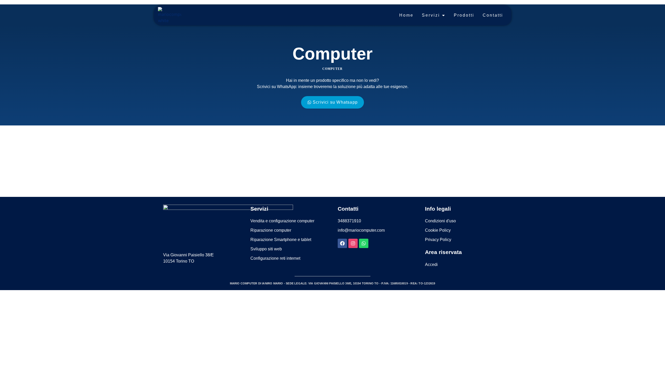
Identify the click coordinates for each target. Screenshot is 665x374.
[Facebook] (342, 243)
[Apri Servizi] (443, 15)
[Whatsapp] (363, 243)
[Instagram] (353, 243)
